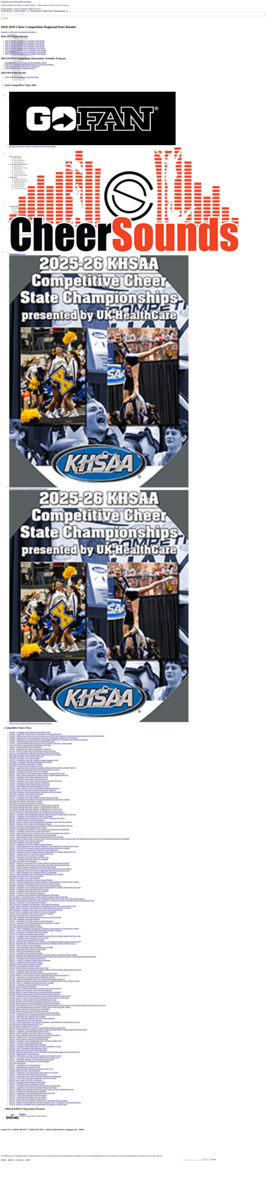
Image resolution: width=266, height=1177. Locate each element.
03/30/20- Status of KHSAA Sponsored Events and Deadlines (29, 1009)
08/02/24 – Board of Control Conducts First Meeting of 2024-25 (30, 824)
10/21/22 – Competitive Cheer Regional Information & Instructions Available (34, 884)
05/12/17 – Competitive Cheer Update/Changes (24, 1065)
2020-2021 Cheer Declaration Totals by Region (24, 966)
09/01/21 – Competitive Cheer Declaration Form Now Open (29, 938)
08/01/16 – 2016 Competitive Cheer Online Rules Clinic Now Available (32, 1078)
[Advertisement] (38, 1137)
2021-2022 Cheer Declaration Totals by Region (24, 925)
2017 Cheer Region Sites (17, 1063)
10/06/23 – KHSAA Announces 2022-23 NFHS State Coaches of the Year (33, 850)
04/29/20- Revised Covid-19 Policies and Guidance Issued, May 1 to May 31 (34, 1001)
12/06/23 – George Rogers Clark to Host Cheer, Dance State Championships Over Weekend (39, 833)
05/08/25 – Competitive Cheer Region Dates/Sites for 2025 (28, 777)
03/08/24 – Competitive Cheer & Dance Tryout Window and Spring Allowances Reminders (39, 829)
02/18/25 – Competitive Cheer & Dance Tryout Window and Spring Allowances (35, 781)
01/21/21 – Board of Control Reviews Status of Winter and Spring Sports (33, 973)
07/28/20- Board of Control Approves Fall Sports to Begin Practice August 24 (34, 994)
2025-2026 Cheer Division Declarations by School (25, 764)
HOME (3, 1160)
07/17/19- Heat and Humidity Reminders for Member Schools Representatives (34, 1035)
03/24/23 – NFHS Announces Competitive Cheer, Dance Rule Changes (32, 867)
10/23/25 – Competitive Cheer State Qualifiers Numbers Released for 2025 (33, 760)
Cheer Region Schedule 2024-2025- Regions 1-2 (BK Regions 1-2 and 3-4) (34, 805)
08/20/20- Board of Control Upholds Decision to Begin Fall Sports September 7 (35, 992)
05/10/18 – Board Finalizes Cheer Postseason (24, 1054)
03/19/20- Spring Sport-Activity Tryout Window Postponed (28, 1011)
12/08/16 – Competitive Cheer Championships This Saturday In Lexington (33, 1073)
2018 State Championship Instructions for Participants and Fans (26, 63)
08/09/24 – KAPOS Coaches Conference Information (26, 820)
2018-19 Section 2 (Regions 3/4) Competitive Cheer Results (24, 43)
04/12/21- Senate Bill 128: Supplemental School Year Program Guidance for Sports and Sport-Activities (43, 955)
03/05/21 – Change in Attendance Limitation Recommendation (29, 960)
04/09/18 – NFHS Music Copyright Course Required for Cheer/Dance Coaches (35, 1056)
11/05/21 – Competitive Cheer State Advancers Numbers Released (31, 921)
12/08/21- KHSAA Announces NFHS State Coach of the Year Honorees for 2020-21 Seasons (40, 908)
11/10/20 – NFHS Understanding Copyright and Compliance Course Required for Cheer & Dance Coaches (44, 981)
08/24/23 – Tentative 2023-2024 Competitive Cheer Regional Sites (31, 854)
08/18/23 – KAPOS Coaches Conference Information (26, 856)
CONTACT (20, 1160)
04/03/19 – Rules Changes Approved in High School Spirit (28, 1039)
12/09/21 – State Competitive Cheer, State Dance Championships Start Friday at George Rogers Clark (42, 906)
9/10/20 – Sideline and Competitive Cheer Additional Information (30, 990)
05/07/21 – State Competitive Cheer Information (25, 945)
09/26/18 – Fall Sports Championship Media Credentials (27, 1044)
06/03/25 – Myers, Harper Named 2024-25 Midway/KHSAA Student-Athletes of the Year (38, 775)
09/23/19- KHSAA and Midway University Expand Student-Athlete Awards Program (37, 1028)
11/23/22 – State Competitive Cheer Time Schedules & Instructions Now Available (36, 874)
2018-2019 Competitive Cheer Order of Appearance (22, 66)
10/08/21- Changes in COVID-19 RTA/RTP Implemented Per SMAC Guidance (35, 930)
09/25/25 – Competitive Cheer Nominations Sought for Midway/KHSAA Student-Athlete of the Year (42, 768)
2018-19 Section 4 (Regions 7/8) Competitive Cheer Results (24, 46)
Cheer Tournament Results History (25, 32)
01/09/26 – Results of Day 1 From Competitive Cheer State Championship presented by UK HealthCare (43, 738)
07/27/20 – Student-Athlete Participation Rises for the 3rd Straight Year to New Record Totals (39, 996)
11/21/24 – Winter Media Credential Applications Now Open (29, 786)
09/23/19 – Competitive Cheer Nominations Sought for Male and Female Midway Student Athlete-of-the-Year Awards (48, 1029)
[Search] (23, 14)
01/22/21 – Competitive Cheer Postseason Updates (25, 972)
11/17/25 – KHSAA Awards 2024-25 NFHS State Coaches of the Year (32, 751)
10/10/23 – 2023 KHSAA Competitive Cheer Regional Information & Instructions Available (39, 848)
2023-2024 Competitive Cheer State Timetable (24, 842)
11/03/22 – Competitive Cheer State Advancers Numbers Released (31, 880)
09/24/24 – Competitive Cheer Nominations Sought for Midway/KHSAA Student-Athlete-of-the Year (42, 814)
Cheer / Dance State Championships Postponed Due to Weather (30, 745)
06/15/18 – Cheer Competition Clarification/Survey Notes (28, 1048)
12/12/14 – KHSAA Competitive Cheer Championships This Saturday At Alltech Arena (38, 1104)
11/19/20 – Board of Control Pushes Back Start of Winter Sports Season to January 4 (37, 979)
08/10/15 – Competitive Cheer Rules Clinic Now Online (27, 1097)
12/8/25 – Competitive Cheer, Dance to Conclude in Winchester (30, 749)
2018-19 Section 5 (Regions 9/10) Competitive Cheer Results (25, 48)
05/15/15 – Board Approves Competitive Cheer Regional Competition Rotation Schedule (38, 1101)
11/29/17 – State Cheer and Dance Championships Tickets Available (31, 1059)
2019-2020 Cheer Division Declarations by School (25, 1024)
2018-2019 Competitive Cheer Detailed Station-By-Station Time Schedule (29, 64)
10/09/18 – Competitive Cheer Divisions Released (25, 1043)
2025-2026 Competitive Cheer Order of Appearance (26, 756)
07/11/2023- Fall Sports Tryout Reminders (23, 861)
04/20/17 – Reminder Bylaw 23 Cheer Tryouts (24, 1067)
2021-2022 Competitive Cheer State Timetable (24, 919)
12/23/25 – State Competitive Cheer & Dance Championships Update (32, 741)
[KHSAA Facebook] (35, 11)
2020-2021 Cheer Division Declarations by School (25, 964)
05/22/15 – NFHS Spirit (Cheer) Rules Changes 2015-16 (28, 1099)
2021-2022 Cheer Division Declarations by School (25, 927)
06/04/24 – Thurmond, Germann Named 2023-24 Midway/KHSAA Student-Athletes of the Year (41, 826)
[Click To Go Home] (16, 2)
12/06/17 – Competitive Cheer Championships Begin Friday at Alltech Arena (34, 1058)
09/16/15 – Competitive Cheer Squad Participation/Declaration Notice (32, 1093)
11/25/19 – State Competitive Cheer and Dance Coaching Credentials (32, 1018)
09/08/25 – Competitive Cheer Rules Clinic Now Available (28, 771)
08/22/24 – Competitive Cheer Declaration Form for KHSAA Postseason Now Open (37, 818)
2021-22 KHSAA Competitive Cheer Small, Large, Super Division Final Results (35, 910)
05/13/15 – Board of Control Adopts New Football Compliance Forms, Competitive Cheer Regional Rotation (45, 1102)
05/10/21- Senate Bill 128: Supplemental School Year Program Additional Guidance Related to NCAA (42, 943)
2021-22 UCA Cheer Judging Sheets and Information (26, 934)
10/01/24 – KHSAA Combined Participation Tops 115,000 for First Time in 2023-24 (37, 813)
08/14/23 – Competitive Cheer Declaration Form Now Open (29, 857)
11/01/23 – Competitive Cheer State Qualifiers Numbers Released (30, 844)
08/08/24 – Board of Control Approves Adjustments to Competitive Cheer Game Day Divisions (40, 822)
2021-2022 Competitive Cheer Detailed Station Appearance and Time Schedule (35, 917)
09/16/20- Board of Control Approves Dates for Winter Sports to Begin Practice (35, 988)
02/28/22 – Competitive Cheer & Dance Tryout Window (27, 902)
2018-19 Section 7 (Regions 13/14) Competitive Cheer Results (25, 52)
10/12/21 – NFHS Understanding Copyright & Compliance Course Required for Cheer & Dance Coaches (44, 928)
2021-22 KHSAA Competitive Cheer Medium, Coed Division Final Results (34, 904)
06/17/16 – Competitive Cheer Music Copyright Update (27, 1082)
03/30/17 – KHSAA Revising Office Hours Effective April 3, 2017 (31, 1069)
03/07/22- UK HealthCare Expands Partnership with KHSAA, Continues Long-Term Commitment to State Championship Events (51, 900)
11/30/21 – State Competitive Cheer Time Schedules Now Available (31, 914)
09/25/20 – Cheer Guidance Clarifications (22, 986)
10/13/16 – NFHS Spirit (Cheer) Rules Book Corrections (28, 1074)
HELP (28, 1160)
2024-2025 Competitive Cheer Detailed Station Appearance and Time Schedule (35, 792)
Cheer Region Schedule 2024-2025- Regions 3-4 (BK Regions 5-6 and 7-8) (34, 807)
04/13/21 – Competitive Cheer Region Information (25, 953)
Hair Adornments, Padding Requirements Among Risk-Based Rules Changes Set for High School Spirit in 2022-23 (47, 899)
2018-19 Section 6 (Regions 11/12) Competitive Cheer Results (25, 50)
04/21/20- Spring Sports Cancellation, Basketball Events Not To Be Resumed (34, 1003)
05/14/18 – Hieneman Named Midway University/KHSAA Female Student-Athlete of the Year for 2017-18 (44, 1052)
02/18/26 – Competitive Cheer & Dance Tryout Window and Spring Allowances (35, 734)
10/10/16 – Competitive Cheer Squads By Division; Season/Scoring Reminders (35, 1076)
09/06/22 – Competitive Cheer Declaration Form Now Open (29, 889)
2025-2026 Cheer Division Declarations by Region (26, 766)
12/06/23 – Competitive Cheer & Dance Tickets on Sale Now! (29, 831)
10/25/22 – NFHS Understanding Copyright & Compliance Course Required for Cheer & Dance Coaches (44, 882)
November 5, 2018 (7, 32)
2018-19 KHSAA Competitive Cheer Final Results (21, 77)
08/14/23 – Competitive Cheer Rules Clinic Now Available (28, 859)
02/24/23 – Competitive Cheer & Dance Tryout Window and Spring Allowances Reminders (39, 865)
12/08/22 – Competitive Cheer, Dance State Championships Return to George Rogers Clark (39, 871)
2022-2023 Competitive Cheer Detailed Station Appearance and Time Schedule (35, 885)
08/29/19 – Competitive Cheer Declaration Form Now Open (29, 1031)
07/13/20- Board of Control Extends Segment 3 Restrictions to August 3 (32, 1000)
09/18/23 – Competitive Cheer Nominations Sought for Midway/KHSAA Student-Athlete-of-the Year (42, 852)
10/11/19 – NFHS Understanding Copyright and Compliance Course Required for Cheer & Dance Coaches (44, 1022)
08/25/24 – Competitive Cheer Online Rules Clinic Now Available (31, 816)
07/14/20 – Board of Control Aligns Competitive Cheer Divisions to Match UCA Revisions (39, 998)
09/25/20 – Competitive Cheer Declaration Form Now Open (29, 985)
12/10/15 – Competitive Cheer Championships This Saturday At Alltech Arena (35, 1086)
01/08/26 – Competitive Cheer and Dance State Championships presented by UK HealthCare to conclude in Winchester (48, 740)
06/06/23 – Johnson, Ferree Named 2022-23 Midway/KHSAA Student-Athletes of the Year (39, 863)
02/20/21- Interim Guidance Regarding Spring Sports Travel (29, 968)
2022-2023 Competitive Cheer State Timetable (24, 878)
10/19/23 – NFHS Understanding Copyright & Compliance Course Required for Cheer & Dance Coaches (44, 846)
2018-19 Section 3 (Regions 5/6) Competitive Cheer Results (24, 45)
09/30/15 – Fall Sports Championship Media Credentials (27, 1091)
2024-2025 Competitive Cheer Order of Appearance (26, 794)
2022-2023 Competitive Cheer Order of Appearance (26, 876)
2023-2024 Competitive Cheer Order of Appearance (26, 841)
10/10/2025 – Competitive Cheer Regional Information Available (30, 762)
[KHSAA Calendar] (20, 11)
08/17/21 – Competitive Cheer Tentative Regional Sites (27, 958)
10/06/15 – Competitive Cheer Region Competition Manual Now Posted (33, 1087)
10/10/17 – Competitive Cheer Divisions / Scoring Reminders (29, 1061)
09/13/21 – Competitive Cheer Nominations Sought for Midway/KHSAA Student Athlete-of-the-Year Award (45, 936)
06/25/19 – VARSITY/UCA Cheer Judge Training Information (29, 1037)
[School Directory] (7, 11)
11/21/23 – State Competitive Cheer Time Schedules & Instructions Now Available (36, 837)
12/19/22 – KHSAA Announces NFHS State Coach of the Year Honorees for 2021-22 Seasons (40, 869)
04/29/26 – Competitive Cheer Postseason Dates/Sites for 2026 (29, 732)
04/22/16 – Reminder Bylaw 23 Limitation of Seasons (27, 1084)
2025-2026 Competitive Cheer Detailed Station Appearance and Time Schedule (35, 755)
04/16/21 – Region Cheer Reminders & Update (24, 951)
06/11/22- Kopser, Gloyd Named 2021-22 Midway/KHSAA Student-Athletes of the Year (38, 897)
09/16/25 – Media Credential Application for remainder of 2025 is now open (34, 770)
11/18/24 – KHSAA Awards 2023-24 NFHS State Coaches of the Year (32, 790)
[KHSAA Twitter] (47, 11)
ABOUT (11, 1160)
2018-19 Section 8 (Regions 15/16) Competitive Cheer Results (25, 54)
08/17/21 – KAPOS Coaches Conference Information (26, 940)
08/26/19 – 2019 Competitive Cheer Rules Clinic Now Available (30, 1033)
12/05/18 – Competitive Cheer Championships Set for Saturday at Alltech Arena (35, 1041)
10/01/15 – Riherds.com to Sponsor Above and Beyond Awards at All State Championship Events (41, 1089)
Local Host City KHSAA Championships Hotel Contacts (28, 827)
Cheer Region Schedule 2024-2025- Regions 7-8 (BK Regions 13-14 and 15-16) (35, 811)
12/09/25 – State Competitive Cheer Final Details (25, 747)
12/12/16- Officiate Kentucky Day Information (24, 1071)
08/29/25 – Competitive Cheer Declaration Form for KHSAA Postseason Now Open (37, 773)
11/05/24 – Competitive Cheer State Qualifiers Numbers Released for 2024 (33, 798)
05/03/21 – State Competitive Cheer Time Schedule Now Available (31, 947)
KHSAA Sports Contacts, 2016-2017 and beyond (25, 1080)
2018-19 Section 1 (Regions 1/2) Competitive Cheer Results (24, 41)
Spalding (22, 1114)
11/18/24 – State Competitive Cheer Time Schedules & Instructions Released (34, 788)
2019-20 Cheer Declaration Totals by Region (24, 1026)
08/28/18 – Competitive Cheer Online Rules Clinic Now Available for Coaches (35, 1046)
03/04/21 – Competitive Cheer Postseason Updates (25, 962)
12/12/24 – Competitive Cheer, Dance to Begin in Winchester (29, 783)
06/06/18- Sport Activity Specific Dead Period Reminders (28, 1050)
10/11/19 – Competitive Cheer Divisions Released (25, 1020)
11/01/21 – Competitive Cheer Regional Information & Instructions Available (34, 923)
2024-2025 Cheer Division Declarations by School (25, 803)
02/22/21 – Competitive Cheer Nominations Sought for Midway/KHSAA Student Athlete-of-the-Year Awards (45, 970)
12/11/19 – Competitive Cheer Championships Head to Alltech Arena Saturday (35, 1015)
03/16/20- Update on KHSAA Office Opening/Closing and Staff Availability (34, 1013)
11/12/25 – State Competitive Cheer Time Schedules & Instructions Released (34, 753)
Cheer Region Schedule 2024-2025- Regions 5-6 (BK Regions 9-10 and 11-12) (35, 809)
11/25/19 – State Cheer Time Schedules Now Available (27, 1016)
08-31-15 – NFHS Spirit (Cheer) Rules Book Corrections (28, 1095)
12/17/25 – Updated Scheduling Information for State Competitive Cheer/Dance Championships (40, 743)
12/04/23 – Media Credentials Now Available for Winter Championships (33, 835)
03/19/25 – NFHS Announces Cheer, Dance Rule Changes (28, 779)
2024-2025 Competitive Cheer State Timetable (24, 796)
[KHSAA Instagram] (59, 11)
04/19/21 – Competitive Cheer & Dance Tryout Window (27, 949)
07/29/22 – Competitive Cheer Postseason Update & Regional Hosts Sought (34, 895)
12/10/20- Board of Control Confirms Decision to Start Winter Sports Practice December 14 (39, 975)
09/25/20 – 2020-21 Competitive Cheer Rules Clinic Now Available (31, 983)
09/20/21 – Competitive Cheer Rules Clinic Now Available (28, 932)
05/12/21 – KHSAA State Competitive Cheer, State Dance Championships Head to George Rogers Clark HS (45, 942)
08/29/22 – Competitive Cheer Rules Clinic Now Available (28, 891)
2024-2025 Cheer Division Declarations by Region (26, 801)
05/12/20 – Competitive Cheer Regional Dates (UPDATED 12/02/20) (32, 977)
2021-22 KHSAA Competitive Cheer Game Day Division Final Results (32, 912)
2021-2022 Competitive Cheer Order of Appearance (26, 915)
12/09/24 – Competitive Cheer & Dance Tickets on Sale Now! (29, 784)
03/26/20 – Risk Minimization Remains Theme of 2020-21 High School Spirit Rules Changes (40, 1007)
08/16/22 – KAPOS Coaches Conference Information (26, 893)
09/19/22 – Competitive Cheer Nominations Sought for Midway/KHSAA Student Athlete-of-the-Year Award (45, 887)
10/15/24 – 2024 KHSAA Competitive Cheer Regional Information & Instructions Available (39, 799)
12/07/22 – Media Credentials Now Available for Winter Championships (33, 872)
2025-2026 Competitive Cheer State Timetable (24, 758)
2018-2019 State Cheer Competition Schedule (20, 68)
